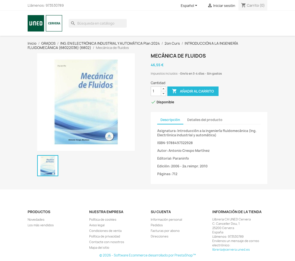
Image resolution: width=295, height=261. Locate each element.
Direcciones (159, 236)
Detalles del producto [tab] (204, 120)
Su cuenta (161, 211)
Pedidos (157, 225)
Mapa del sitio (99, 247)
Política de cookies (102, 219)
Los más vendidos (41, 225)
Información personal (166, 219)
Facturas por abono (165, 231)
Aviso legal (97, 225)
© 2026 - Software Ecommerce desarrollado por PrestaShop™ (147, 255)
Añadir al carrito (193, 91)
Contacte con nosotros (106, 242)
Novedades (36, 219)
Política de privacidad (104, 236)
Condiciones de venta (105, 231)
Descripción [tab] (170, 120)
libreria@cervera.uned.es (231, 249)
